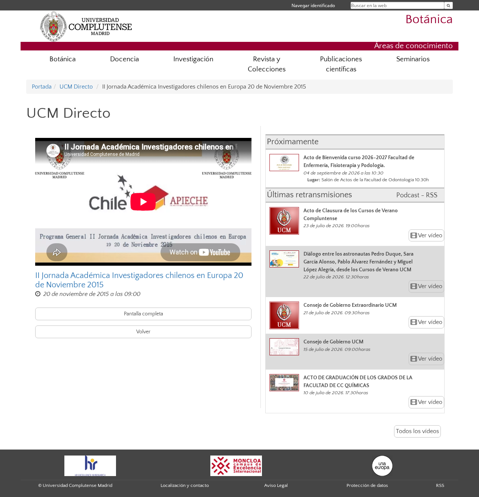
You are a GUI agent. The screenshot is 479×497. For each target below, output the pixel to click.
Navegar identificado (313, 5)
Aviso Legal (276, 485)
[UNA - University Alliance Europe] (382, 465)
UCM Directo (76, 86)
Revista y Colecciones (267, 64)
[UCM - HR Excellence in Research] (90, 465)
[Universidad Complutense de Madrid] (86, 26)
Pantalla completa (143, 314)
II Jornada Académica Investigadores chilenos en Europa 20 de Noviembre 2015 (139, 280)
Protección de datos (367, 485)
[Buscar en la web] (448, 5)
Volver (143, 332)
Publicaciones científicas (341, 64)
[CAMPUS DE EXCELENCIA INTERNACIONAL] (236, 465)
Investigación (193, 59)
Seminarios (413, 59)
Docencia (124, 59)
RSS (440, 485)
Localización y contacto (185, 485)
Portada (42, 86)
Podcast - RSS (416, 195)
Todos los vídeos (417, 431)
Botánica (429, 20)
